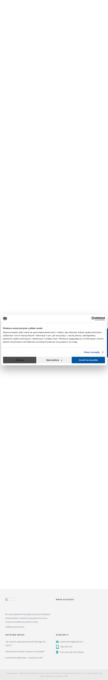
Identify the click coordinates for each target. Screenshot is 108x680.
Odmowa (20, 360)
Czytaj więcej (11, 186)
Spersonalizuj (52, 360)
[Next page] (18, 578)
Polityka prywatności (14, 626)
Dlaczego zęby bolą (22, 418)
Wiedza (44, 148)
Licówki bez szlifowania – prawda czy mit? (24, 657)
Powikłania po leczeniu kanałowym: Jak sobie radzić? (52, 153)
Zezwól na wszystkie (88, 360)
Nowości (36, 202)
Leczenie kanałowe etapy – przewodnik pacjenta (48, 207)
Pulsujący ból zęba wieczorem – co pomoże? (43, 297)
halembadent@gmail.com (71, 641)
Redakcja (26, 202)
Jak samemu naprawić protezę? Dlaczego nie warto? (25, 643)
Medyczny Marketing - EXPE (57, 676)
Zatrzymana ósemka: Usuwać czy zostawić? (25, 651)
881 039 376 (66, 646)
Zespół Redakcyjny (30, 148)
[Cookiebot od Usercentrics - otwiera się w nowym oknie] (93, 319)
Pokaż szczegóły (92, 352)
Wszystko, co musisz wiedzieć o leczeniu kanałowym (51, 380)
